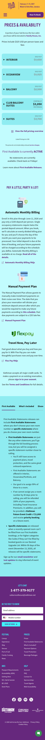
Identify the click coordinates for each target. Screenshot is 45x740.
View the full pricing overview (29, 131)
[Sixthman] (8, 710)
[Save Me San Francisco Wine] (37, 710)
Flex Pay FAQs (11, 360)
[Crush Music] (23, 710)
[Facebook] (15, 700)
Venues (4, 648)
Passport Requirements (10, 670)
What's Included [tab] (26, 406)
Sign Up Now (10, 624)
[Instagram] (21, 700)
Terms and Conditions (19, 384)
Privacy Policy (34, 722)
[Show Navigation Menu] (5, 15)
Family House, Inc (33, 36)
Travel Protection (30, 652)
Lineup (4, 638)
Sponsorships (29, 680)
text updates (9, 560)
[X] (31, 700)
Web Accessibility (30, 687)
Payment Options (30, 648)
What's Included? (30, 645)
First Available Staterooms (33, 642)
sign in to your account (25, 379)
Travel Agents (29, 683)
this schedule (29, 312)
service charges (34, 145)
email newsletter (25, 556)
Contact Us (28, 677)
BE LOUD (5, 683)
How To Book (35, 15)
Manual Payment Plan (22, 286)
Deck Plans (6, 687)
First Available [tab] (8, 406)
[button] (22, 60)
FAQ (25, 673)
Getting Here (6, 677)
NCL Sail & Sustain (8, 680)
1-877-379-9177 (22, 590)
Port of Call (6, 652)
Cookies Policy (23, 724)
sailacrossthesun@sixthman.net (23, 595)
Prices (26, 638)
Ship (3, 645)
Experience (5, 642)
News (4, 658)
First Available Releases (31, 167)
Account (27, 670)
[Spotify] (26, 700)
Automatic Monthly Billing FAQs (20, 262)
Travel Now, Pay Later (22, 343)
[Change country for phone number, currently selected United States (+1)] (5, 617)
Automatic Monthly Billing (22, 212)
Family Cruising (7, 655)
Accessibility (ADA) (8, 673)
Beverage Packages (30, 655)
